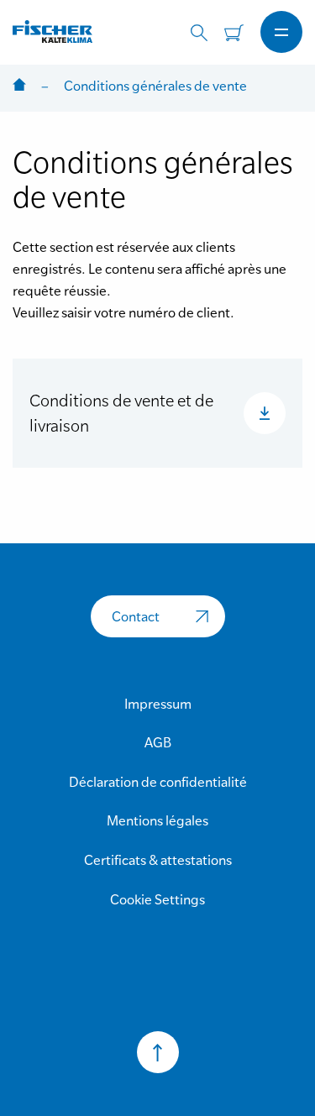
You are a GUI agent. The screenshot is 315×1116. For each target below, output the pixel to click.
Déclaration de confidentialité (158, 781)
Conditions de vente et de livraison (121, 413)
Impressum (158, 703)
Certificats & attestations (158, 859)
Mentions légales (157, 820)
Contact (136, 616)
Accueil (19, 86)
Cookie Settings (157, 899)
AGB (157, 742)
